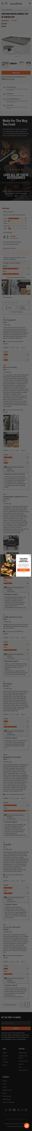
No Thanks (23, 572)
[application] (26, 1125)
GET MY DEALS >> (23, 570)
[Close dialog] (30, 556)
